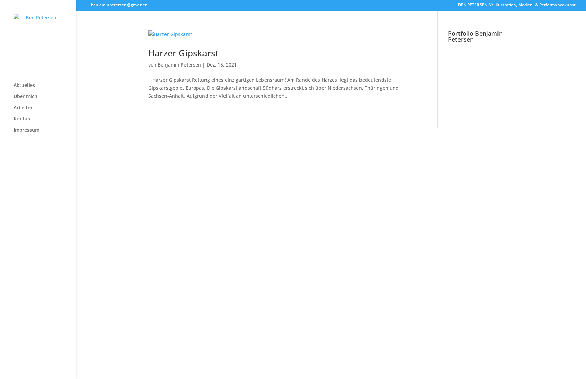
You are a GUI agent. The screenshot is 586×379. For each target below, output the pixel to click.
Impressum (26, 130)
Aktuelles (24, 85)
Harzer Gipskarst (183, 53)
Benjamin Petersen (179, 64)
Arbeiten (24, 108)
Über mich (25, 96)
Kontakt (23, 119)
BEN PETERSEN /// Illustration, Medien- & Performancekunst (517, 5)
